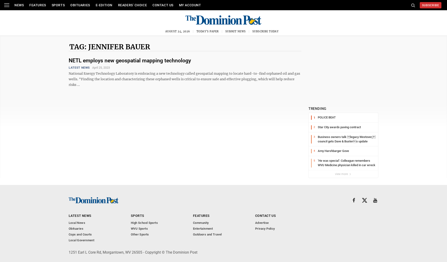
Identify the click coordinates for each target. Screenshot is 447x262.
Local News (77, 223)
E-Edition (104, 5)
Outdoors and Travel (207, 234)
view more (342, 174)
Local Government (81, 240)
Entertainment (203, 228)
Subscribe (430, 5)
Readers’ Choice (132, 5)
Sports (58, 5)
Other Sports (140, 234)
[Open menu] (7, 5)
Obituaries (80, 5)
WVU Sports (139, 228)
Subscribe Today (265, 31)
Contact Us (162, 5)
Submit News (235, 31)
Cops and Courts (80, 234)
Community (201, 223)
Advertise (262, 223)
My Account (190, 5)
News (19, 5)
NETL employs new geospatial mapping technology (130, 60)
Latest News (79, 67)
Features (37, 5)
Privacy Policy (265, 228)
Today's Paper (207, 31)
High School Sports (144, 223)
